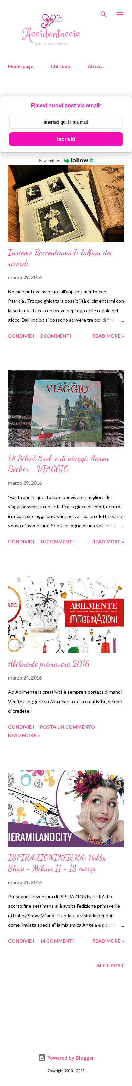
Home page (21, 66)
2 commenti (55, 336)
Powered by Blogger (70, 1057)
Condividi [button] (21, 336)
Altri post (110, 965)
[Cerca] (104, 12)
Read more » (108, 336)
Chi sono (60, 66)
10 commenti (57, 541)
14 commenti (57, 941)
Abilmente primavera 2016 (48, 664)
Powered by (49, 160)
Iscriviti (66, 139)
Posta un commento (67, 727)
